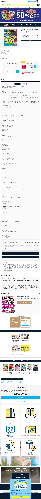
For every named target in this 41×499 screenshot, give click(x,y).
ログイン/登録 (32, 1)
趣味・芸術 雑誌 (4, 382)
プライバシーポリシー (9, 492)
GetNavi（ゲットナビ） (20, 7)
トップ (2, 7)
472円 (14, 71)
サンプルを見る (24, 302)
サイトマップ (36, 492)
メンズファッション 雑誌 (6, 7)
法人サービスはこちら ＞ (5, 403)
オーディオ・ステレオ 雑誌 (15, 382)
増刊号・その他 (29, 24)
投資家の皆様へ (31, 492)
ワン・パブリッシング (6, 51)
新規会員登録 (20, 397)
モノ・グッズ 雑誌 (13, 7)
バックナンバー (26, 7)
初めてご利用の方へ (20, 401)
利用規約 (4, 492)
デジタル (6, 71)
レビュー (35, 24)
